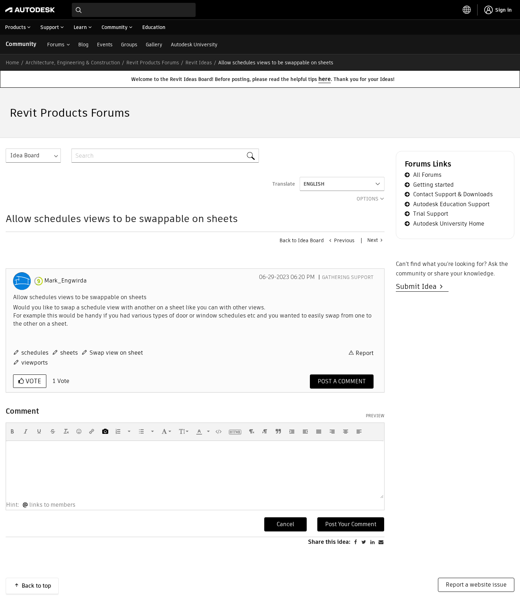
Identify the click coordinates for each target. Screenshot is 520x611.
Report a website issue (476, 585)
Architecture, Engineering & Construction (72, 62)
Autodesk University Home (448, 224)
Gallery (154, 44)
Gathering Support (348, 277)
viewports (34, 363)
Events (104, 44)
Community (21, 44)
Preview (375, 416)
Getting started (433, 185)
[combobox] (134, 10)
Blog (83, 44)
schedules (34, 353)
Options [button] (368, 198)
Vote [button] (32, 381)
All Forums (427, 175)
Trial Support (430, 214)
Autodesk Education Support (451, 204)
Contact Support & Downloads (453, 194)
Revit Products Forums (152, 62)
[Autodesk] (30, 9)
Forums (55, 44)
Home (12, 62)
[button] (12, 431)
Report (365, 353)
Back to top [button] (36, 586)
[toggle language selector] (467, 9)
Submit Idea (418, 286)
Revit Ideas (198, 62)
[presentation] (12, 431)
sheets (69, 353)
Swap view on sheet (116, 353)
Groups (129, 44)
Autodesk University (194, 44)
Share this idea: (329, 542)
